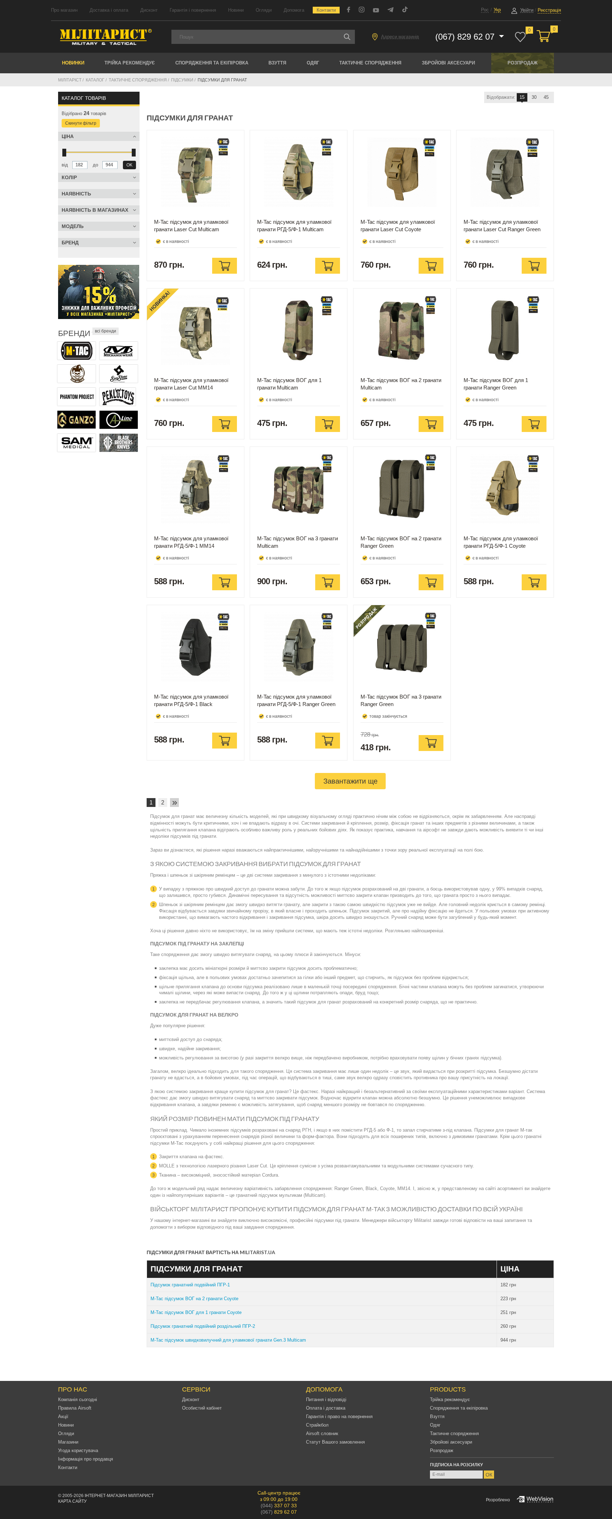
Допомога (294, 10)
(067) (279, 1512)
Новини (236, 10)
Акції (63, 1416)
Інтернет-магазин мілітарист (119, 1495)
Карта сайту (72, 1501)
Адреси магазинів (400, 36)
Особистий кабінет (202, 1408)
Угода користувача (78, 1450)
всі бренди (105, 331)
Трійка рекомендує (129, 63)
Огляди (264, 10)
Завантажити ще (350, 781)
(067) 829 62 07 (466, 36)
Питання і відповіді (326, 1399)
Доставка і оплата (109, 10)
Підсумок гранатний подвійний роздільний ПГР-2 (203, 1326)
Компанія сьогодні (77, 1399)
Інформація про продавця (85, 1459)
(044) (279, 1505)
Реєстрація (549, 10)
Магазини (68, 1442)
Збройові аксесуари (448, 63)
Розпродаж (523, 63)
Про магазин (64, 10)
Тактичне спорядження (370, 63)
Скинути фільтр (80, 123)
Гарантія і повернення (193, 10)
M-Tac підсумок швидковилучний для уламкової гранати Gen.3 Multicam (228, 1340)
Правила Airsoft (74, 1408)
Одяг (313, 63)
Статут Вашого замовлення (335, 1442)
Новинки (73, 63)
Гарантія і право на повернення (339, 1416)
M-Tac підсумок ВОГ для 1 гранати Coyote (196, 1312)
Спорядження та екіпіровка (211, 63)
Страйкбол (317, 1425)
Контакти (326, 10)
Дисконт (149, 10)
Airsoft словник (322, 1433)
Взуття (277, 63)
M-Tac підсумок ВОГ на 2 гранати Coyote (194, 1298)
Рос (485, 9)
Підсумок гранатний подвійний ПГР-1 (190, 1284)
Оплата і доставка (325, 1408)
